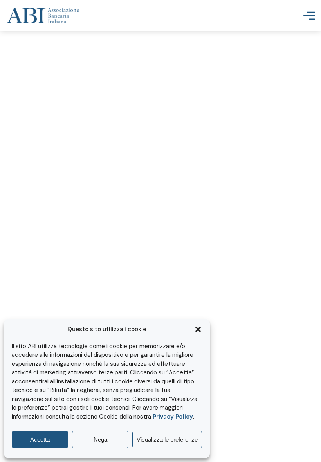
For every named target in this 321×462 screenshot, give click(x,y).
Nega (100, 439)
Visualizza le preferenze (167, 439)
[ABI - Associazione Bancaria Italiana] (42, 15)
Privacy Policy (173, 416)
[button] (198, 329)
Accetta (40, 439)
